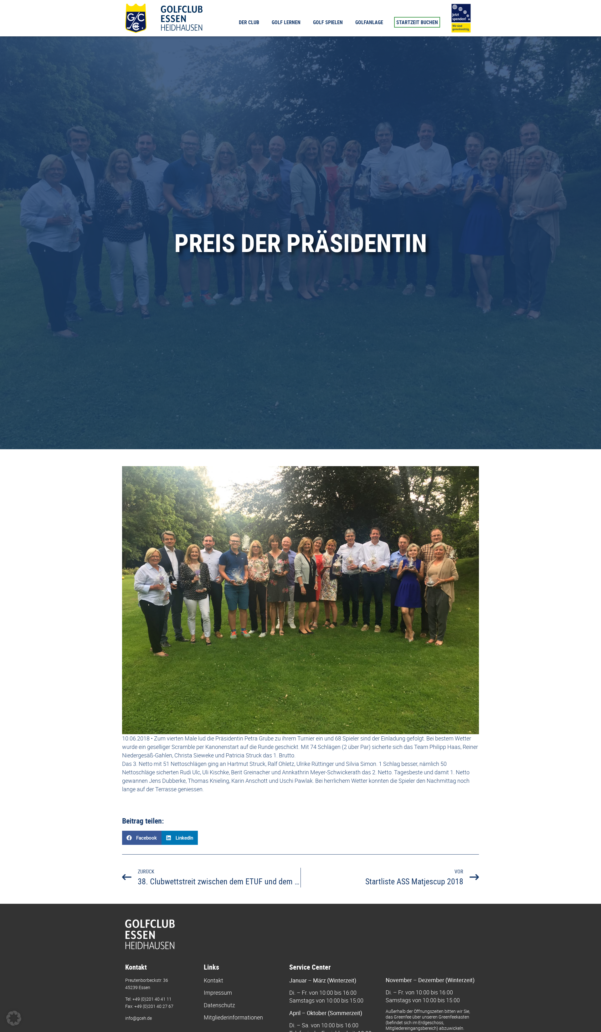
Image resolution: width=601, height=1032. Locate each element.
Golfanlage (369, 22)
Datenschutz (219, 1005)
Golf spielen (328, 22)
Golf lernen (286, 22)
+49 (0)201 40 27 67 (153, 1006)
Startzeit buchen (417, 22)
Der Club (249, 22)
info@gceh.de (138, 1018)
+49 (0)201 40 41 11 (152, 999)
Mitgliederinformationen (233, 1017)
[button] (142, 838)
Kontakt (213, 980)
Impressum (218, 992)
